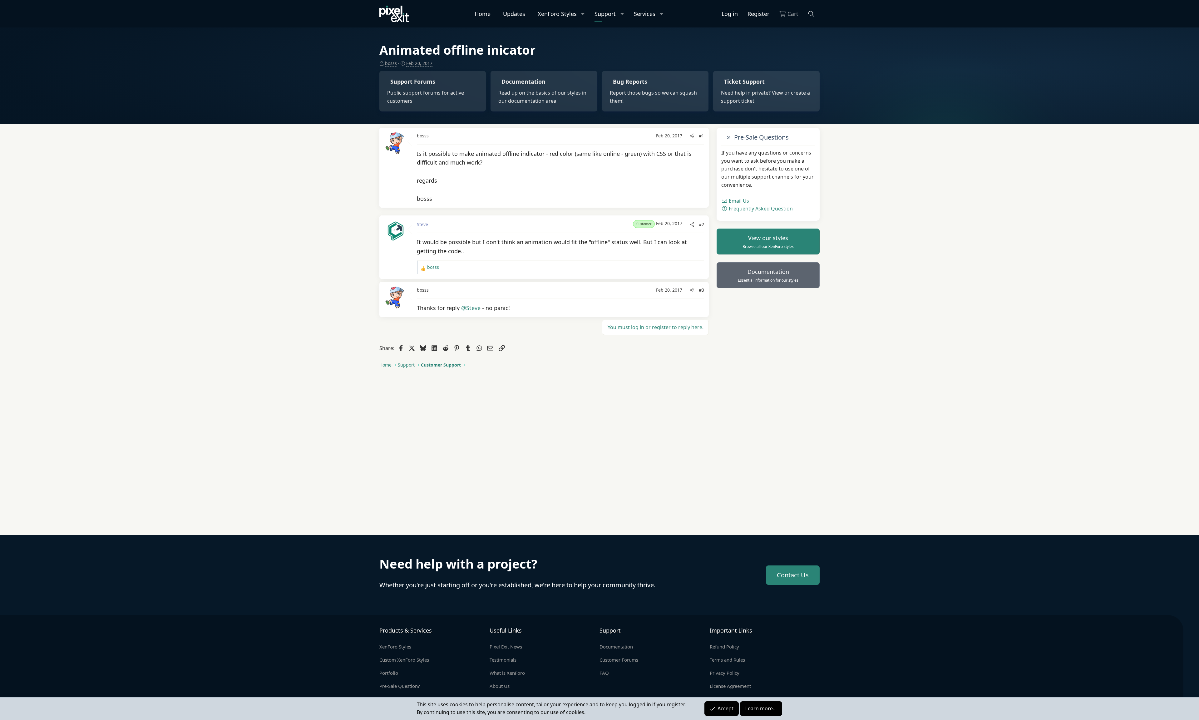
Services (644, 13)
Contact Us (793, 575)
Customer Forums (619, 660)
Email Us (738, 200)
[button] (583, 14)
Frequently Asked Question (760, 208)
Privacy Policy (724, 673)
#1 (701, 136)
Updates (514, 13)
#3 (701, 290)
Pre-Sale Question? (399, 686)
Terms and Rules (727, 660)
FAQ (604, 673)
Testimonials (503, 660)
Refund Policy (724, 647)
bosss (391, 63)
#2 (701, 224)
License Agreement (730, 686)
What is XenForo (507, 673)
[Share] (692, 135)
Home (483, 13)
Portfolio (388, 673)
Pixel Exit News (506, 647)
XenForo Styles (557, 13)
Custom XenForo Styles (404, 660)
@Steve (471, 308)
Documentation (768, 275)
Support (605, 13)
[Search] (811, 14)
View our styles (768, 241)
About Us (500, 686)
